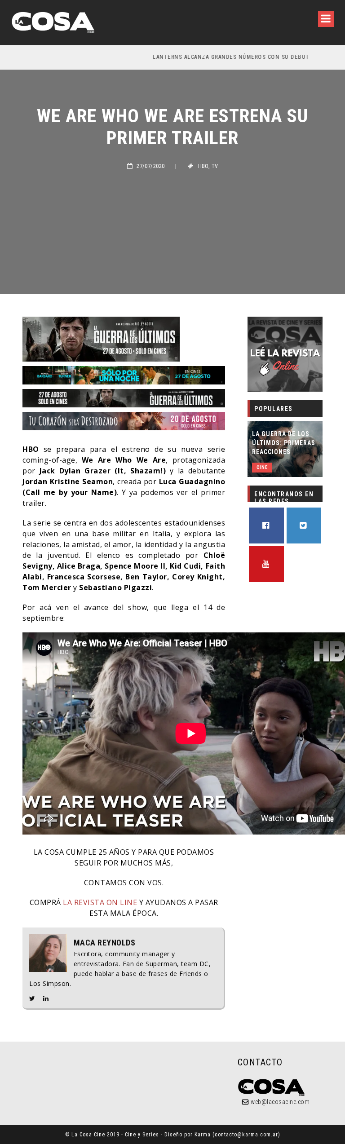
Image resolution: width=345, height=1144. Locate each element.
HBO (203, 166)
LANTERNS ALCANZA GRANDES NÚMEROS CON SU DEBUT (112, 57)
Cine (262, 467)
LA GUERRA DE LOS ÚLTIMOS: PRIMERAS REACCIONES (283, 442)
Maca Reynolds (105, 943)
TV (215, 166)
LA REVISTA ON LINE (99, 902)
